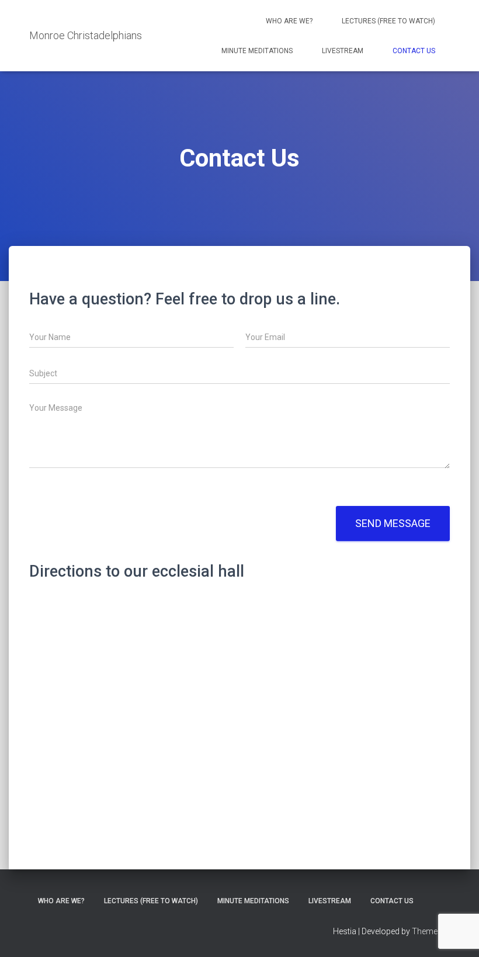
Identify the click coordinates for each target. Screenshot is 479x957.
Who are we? (289, 21)
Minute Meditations (257, 51)
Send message (393, 523)
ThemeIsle (431, 931)
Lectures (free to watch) (388, 21)
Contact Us (414, 51)
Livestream (342, 51)
